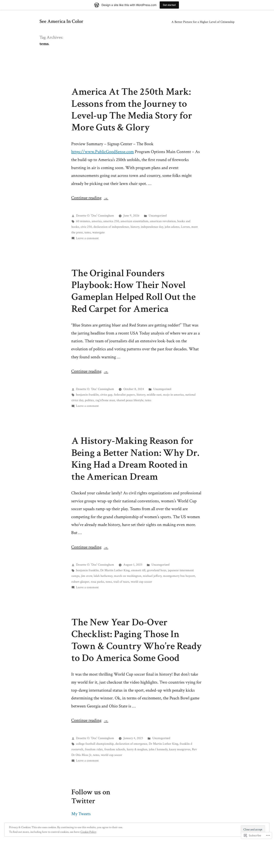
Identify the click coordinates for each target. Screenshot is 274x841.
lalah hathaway (103, 576)
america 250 (111, 221)
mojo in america (173, 395)
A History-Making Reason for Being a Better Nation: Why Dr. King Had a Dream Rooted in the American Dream (135, 458)
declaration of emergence (131, 744)
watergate (98, 232)
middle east (154, 395)
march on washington (127, 576)
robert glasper (80, 582)
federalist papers (124, 395)
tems (87, 232)
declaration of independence (111, 227)
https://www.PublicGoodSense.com (102, 152)
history (135, 227)
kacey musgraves (179, 749)
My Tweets (81, 814)
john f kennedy (158, 749)
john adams (172, 227)
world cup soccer (141, 582)
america (97, 221)
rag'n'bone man (105, 400)
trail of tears (121, 582)
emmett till (138, 570)
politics (89, 400)
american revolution (163, 221)
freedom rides (94, 749)
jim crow (86, 576)
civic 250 (86, 227)
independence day (152, 227)
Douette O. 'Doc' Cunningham (95, 216)
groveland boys (156, 570)
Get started (169, 4)
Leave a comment (87, 238)
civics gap (106, 395)
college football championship (95, 744)
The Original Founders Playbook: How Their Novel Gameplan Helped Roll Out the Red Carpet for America (133, 291)
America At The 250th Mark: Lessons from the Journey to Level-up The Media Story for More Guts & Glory (131, 109)
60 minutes (83, 221)
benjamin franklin (87, 395)
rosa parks (97, 582)
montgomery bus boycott (179, 576)
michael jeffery (152, 576)
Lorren (185, 227)
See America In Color (61, 21)
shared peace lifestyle (130, 400)
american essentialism (134, 221)
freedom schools (114, 749)
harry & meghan (137, 749)
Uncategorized (158, 216)
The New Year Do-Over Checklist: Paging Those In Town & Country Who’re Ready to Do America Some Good (136, 640)
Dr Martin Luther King (115, 570)
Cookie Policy (88, 832)
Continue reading (86, 198)
